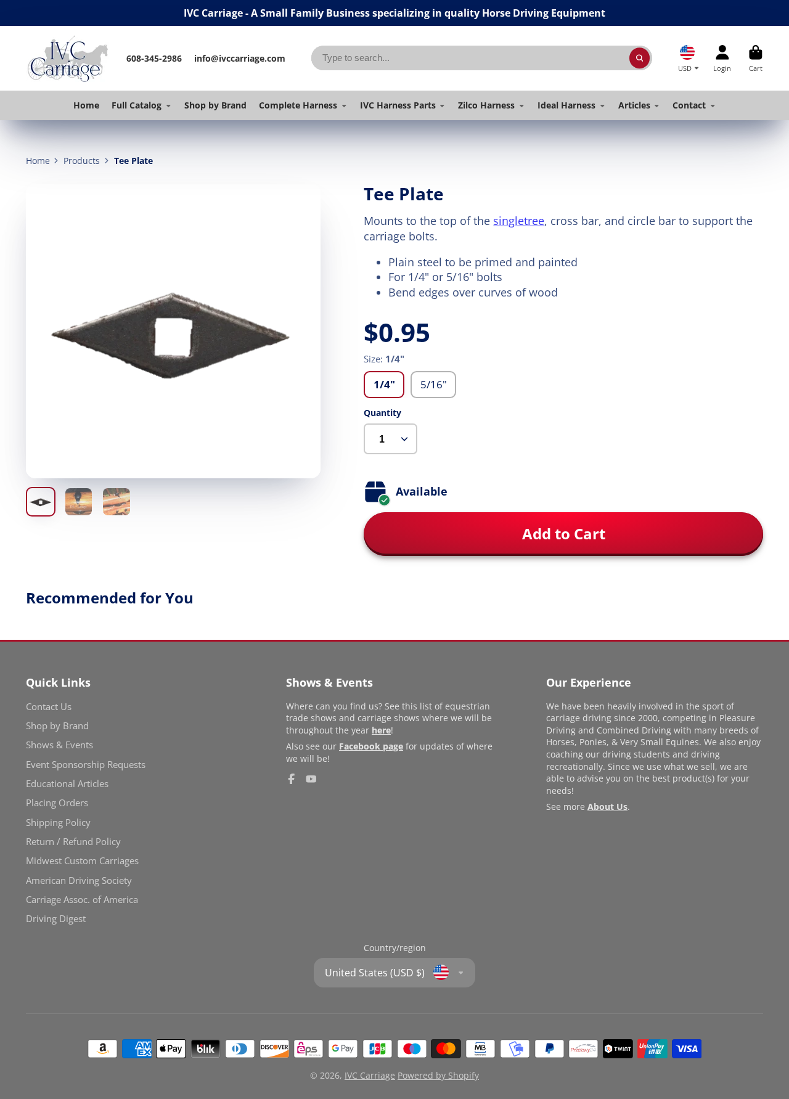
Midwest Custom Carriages (82, 860)
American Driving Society (79, 880)
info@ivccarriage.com (239, 58)
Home (86, 105)
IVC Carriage (370, 1075)
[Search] (639, 57)
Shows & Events (59, 744)
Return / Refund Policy (73, 841)
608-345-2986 (154, 58)
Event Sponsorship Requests (85, 764)
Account (722, 58)
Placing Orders (57, 802)
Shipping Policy (58, 822)
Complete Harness (298, 105)
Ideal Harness (566, 105)
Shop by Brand (215, 105)
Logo (67, 58)
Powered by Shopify (438, 1075)
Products (81, 160)
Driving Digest (56, 918)
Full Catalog (136, 105)
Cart (755, 58)
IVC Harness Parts (398, 105)
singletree (518, 220)
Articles (634, 105)
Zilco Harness (486, 105)
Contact (689, 105)
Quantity (382, 413)
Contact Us (49, 706)
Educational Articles (67, 783)
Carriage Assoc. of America (82, 899)
